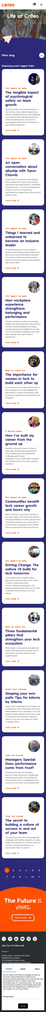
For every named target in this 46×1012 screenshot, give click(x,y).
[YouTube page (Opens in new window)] (22, 939)
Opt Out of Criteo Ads (13, 945)
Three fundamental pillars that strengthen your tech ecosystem (22, 637)
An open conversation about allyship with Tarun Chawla (21, 169)
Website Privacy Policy (11, 958)
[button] (41, 5)
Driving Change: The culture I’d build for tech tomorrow (22, 569)
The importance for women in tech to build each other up (21, 379)
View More (11, 130)
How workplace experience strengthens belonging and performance (17, 308)
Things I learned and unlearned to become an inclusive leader (22, 239)
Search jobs (21, 917)
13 (32, 876)
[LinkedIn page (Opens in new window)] (16, 939)
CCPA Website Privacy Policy (13, 960)
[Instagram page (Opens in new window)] (29, 939)
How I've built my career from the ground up (19, 439)
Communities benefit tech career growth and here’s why (22, 505)
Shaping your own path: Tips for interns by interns (22, 697)
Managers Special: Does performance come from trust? (20, 764)
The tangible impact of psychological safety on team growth (22, 98)
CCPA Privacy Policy (22, 955)
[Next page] (39, 876)
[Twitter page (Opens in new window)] (4, 939)
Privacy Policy (7, 955)
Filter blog (8, 55)
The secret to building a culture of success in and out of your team (22, 826)
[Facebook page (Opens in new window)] (10, 939)
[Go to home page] (8, 4)
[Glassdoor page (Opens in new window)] (35, 939)
